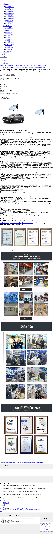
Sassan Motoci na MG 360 (8, 32)
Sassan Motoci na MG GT (8, 38)
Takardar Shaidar (5, 55)
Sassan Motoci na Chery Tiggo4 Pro (9, 13)
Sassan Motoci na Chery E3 (8, 8)
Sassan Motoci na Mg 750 (33, 509)
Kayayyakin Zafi (17, 508)
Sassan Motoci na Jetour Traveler (9, 21)
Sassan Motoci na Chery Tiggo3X (9, 11)
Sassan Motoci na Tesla (6, 52)
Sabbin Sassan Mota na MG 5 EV (9, 34)
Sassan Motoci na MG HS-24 (8, 41)
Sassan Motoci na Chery (6, 4)
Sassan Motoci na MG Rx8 (8, 45)
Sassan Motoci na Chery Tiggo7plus (9, 16)
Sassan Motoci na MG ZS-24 (8, 46)
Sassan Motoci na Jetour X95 (8, 24)
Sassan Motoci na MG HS (8, 40)
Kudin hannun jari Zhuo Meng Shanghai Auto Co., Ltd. (16, 223)
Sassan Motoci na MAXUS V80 (9, 29)
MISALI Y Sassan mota (8, 51)
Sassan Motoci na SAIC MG (6, 30)
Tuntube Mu (3, 56)
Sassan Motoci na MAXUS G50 (9, 28)
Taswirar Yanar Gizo (22, 508)
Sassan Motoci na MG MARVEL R (9, 42)
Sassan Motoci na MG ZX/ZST (9, 47)
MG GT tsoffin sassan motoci (8, 39)
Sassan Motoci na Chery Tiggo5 (9, 14)
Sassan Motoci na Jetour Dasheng (9, 20)
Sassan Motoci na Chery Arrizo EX (9, 7)
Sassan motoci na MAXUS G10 (9, 27)
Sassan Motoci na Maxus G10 (4, 509)
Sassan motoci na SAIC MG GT (12, 509)
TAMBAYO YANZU (3, 500)
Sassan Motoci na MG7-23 (8, 49)
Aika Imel (1, 510)
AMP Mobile (27, 508)
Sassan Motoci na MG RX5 (8, 43)
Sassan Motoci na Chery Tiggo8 (9, 17)
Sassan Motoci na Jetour (5, 63)
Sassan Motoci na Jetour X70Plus (9, 22)
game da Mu (3, 54)
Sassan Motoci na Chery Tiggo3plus (9, 10)
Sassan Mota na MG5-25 (8, 48)
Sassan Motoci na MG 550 (8, 35)
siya (21, 224)
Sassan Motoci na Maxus (27, 509)
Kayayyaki (3, 3)
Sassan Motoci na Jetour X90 (8, 23)
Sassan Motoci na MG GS (8, 37)
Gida (2, 2)
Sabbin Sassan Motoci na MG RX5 (9, 44)
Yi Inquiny (1, 511)
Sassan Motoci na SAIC (6, 25)
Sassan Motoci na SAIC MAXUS (7, 26)
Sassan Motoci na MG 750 (8, 36)
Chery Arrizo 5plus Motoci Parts (9, 5)
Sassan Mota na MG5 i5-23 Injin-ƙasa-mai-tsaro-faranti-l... (12, 486)
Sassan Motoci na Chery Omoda (9, 9)
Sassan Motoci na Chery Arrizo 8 (9, 6)
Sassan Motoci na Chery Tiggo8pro (9, 19)
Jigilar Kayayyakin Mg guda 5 (20, 509)
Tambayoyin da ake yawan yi (5, 53)
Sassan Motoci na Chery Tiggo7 (9, 15)
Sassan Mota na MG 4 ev (8, 33)
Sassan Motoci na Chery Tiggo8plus (9, 18)
